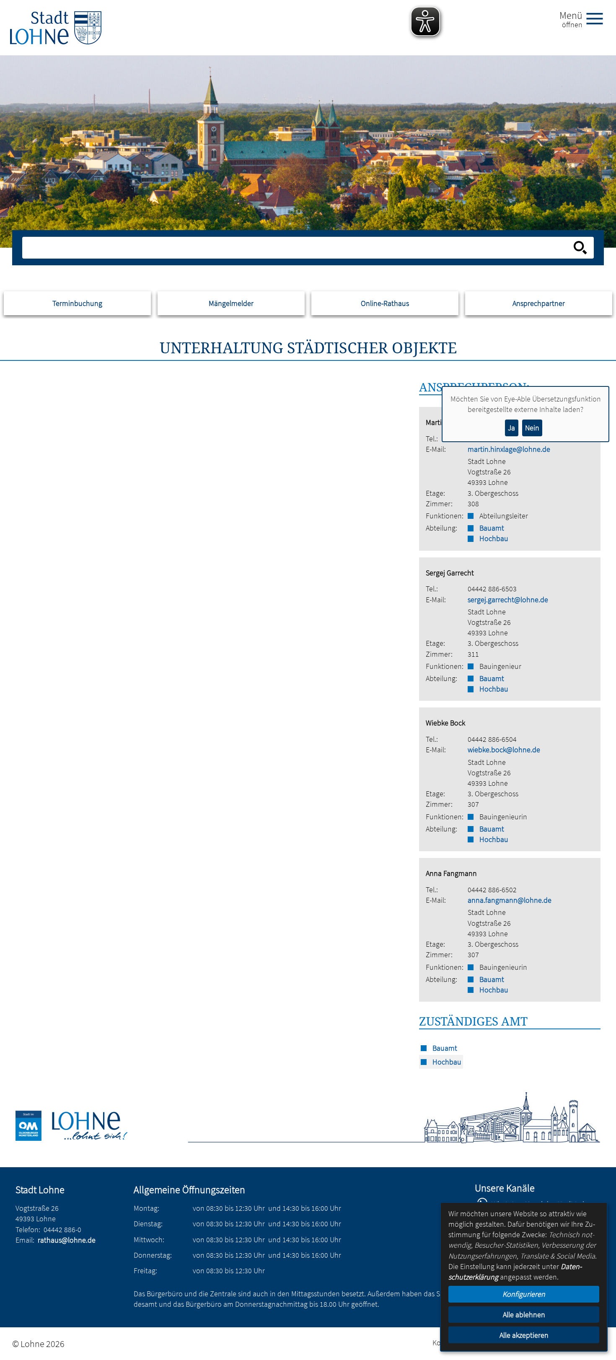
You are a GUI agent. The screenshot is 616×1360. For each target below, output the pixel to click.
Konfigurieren (523, 1294)
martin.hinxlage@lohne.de (509, 449)
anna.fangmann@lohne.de (509, 900)
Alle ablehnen (524, 1314)
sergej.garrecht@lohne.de (508, 599)
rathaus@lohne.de (67, 1240)
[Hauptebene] (55, 27)
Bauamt (491, 528)
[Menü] (598, 18)
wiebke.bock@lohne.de (504, 749)
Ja (511, 428)
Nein (532, 428)
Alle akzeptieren (524, 1335)
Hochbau (493, 538)
